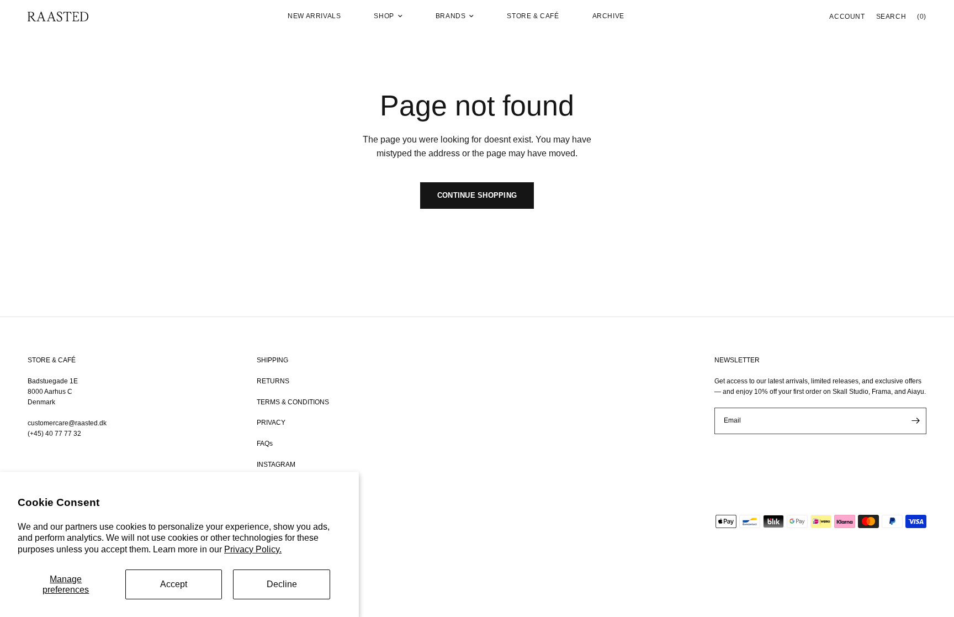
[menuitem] (314, 16)
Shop (384, 16)
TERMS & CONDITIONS (293, 402)
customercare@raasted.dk (67, 423)
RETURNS (273, 381)
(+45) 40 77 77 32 (54, 433)
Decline (282, 584)
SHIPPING (272, 360)
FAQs (265, 443)
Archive (608, 16)
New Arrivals (314, 16)
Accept (173, 584)
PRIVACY (271, 422)
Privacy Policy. (253, 549)
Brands (451, 16)
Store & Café (533, 16)
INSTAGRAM (276, 464)
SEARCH (891, 16)
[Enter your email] (915, 421)
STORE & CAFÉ (52, 360)
